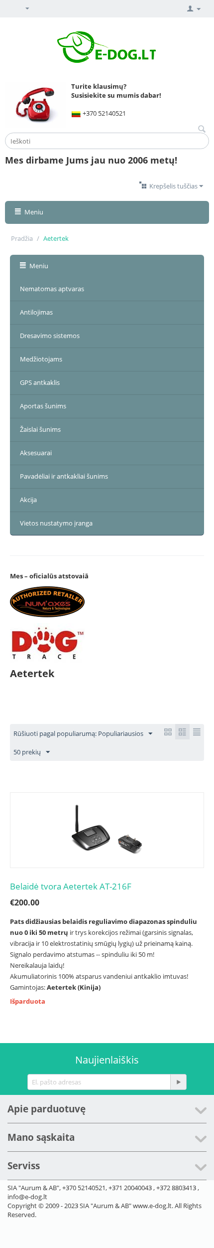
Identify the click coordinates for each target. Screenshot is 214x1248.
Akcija (28, 499)
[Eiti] (178, 1081)
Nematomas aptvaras (52, 288)
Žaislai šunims (40, 429)
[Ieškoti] (202, 129)
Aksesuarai (36, 452)
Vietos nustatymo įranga (56, 523)
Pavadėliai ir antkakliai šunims (64, 476)
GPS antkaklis (40, 382)
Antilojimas (36, 312)
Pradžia (22, 238)
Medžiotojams (41, 359)
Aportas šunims (43, 405)
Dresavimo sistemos (50, 335)
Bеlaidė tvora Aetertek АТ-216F (70, 886)
